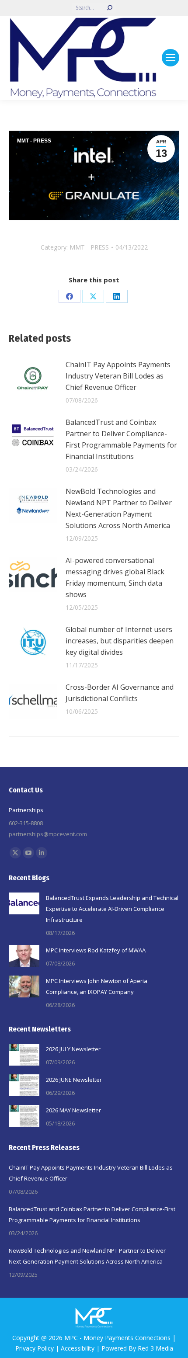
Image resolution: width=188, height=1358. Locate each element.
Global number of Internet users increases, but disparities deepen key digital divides (120, 641)
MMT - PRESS (34, 141)
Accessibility (77, 1348)
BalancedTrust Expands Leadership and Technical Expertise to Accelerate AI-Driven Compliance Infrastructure (112, 909)
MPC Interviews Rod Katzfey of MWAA (96, 950)
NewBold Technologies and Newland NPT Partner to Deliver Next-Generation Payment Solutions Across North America (119, 508)
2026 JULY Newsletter (73, 1049)
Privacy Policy (34, 1348)
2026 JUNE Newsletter (74, 1080)
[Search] (109, 8)
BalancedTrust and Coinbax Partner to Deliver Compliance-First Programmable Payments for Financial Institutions (121, 439)
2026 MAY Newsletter (73, 1110)
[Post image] (33, 378)
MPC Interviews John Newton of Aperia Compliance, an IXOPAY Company (96, 986)
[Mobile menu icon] (170, 57)
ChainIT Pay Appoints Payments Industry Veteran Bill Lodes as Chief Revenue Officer (118, 376)
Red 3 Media (155, 1348)
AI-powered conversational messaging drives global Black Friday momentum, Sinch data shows (115, 577)
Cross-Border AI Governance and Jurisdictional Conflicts (120, 692)
